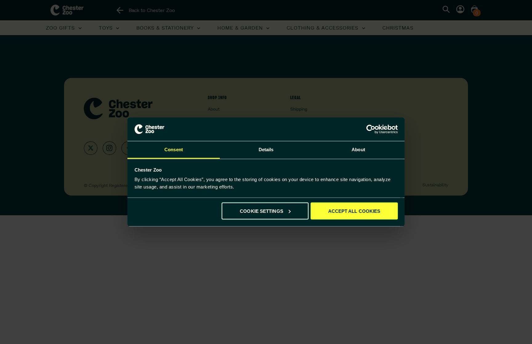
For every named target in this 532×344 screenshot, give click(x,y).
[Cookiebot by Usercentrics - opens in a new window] (371, 129)
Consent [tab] (173, 149)
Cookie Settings (261, 210)
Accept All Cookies (354, 210)
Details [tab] (266, 149)
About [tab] (358, 149)
